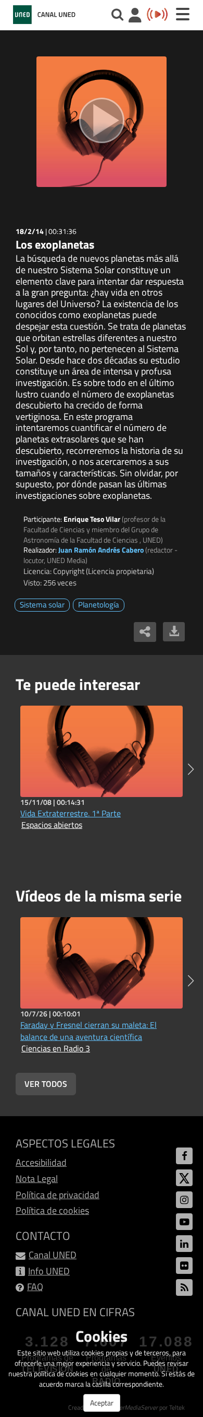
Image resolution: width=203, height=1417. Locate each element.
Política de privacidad (57, 1195)
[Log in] (135, 16)
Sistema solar (42, 605)
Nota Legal (37, 1179)
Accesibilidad (41, 1162)
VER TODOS (45, 1084)
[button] (191, 769)
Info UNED (49, 1271)
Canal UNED (53, 1255)
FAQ (35, 1287)
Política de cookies (52, 1210)
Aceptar (101, 1402)
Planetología (98, 605)
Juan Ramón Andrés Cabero (101, 549)
